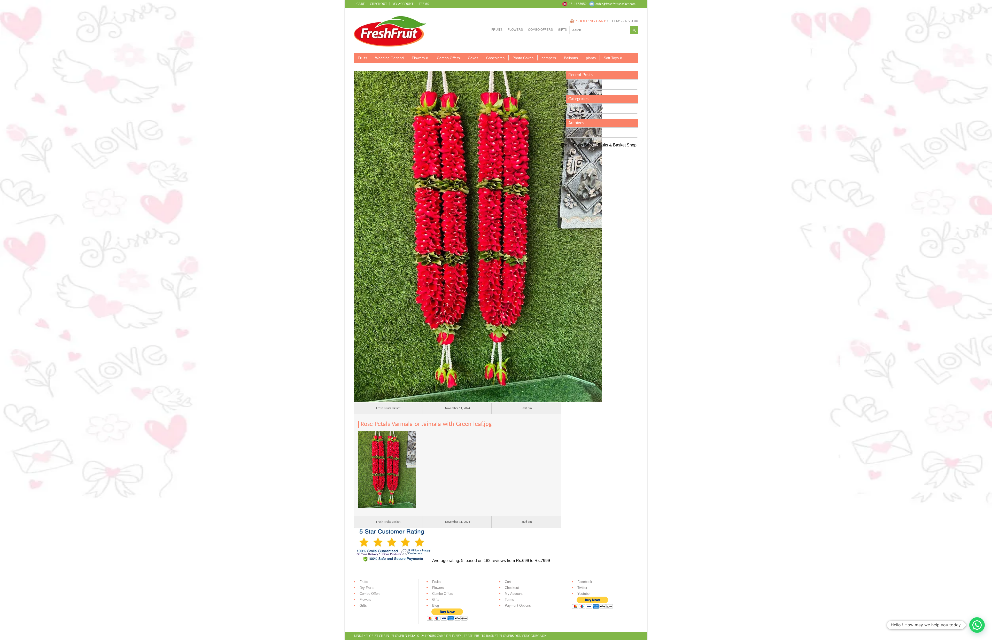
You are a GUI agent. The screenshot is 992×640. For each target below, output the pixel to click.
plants (591, 58)
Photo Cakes (523, 58)
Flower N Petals (405, 636)
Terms (424, 3)
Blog (435, 605)
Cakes (473, 58)
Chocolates (495, 58)
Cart (361, 3)
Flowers (515, 30)
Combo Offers (540, 30)
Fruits (496, 30)
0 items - (622, 21)
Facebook (584, 582)
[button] (977, 625)
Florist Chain (377, 636)
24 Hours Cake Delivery (441, 636)
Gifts (562, 30)
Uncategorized (583, 108)
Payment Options (518, 605)
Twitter (582, 588)
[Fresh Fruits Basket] (391, 45)
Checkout (378, 3)
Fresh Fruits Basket (481, 636)
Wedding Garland (389, 58)
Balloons (571, 58)
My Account (402, 3)
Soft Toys (611, 58)
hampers (548, 58)
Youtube (583, 594)
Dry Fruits (367, 588)
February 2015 (583, 132)
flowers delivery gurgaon (523, 636)
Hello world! (582, 84)
